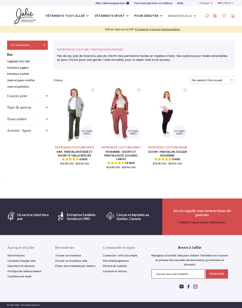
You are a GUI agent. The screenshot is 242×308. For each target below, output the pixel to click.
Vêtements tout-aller (65, 15)
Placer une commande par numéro (75, 265)
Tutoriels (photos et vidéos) (153, 3)
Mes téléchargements (116, 260)
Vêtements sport (110, 15)
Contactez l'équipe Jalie (21, 260)
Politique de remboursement (24, 271)
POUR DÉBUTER (146, 15)
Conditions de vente (19, 276)
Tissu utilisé (17, 119)
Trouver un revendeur (68, 255)
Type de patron (19, 107)
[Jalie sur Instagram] (195, 286)
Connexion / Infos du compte (120, 255)
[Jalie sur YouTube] (181, 286)
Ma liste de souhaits (115, 265)
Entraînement (20, 45)
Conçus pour (17, 96)
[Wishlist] (224, 16)
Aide (180, 3)
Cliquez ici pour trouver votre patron (202, 222)
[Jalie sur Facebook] (188, 286)
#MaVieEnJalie (180, 15)
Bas (10, 54)
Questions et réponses (21, 265)
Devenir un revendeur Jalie (71, 260)
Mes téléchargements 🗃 (112, 3)
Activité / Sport (19, 130)
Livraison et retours (115, 271)
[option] (121, 29)
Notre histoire (16, 255)
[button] (70, 159)
